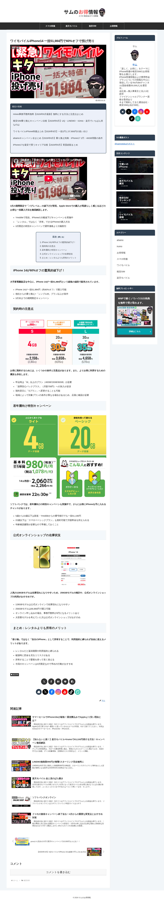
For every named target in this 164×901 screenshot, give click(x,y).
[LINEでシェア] (65, 681)
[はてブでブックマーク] (58, 681)
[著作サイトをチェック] (39, 692)
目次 (54, 237)
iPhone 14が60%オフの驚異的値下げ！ (59, 242)
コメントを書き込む (58, 872)
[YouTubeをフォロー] (65, 692)
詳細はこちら (135, 331)
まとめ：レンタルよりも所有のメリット (59, 258)
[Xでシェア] (44, 681)
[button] (72, 681)
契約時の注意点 (48, 246)
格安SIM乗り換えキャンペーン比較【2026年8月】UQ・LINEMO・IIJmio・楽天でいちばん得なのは (58, 123)
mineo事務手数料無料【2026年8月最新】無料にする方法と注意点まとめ (48, 114)
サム (134, 64)
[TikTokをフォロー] (71, 692)
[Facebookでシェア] (51, 681)
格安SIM (15, 674)
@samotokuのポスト (125, 144)
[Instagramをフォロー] (58, 692)
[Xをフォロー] (45, 692)
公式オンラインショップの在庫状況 (57, 254)
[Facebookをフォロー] (52, 692)
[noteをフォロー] (78, 692)
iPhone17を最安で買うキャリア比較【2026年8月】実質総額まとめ (45, 145)
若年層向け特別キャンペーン (54, 250)
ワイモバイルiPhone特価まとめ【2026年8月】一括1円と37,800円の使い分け (50, 131)
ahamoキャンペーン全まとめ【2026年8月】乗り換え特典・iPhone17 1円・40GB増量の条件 (58, 138)
